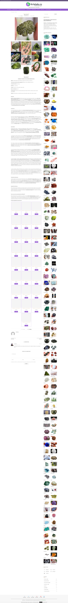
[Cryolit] (54, 166)
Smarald (45, 486)
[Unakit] (47, 535)
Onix (51, 363)
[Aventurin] (54, 76)
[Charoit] (47, 134)
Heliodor (45, 240)
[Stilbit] (47, 503)
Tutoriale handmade (48, 9)
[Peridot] (47, 373)
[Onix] (54, 360)
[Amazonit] (47, 50)
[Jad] (47, 263)
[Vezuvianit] (47, 548)
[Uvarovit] (54, 535)
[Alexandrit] (54, 43)
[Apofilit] (54, 63)
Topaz (44, 525)
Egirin (51, 195)
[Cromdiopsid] (47, 166)
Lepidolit (52, 292)
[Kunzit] (47, 276)
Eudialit (52, 201)
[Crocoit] (54, 160)
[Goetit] (47, 224)
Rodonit (45, 428)
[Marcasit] (54, 309)
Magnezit (52, 305)
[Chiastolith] (54, 134)
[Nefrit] (47, 341)
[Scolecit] (54, 451)
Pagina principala (9, 9)
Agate (44, 46)
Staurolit (45, 499)
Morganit (45, 337)
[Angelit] (54, 56)
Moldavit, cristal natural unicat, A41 (16, 252)
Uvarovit (52, 538)
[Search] (61, 10)
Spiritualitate (42, 9)
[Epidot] (47, 199)
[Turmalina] (54, 529)
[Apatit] (47, 63)
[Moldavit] (47, 328)
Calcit (51, 117)
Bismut (52, 91)
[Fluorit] (47, 212)
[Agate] (47, 43)
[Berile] (47, 88)
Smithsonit (52, 486)
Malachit (45, 311)
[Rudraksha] (54, 438)
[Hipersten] (54, 250)
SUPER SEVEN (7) (46, 512)
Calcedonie (45, 117)
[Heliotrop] (54, 237)
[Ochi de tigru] (47, 360)
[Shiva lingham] (54, 470)
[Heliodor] (47, 237)
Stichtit (52, 499)
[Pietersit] (54, 386)
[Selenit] (47, 457)
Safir (44, 447)
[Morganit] (47, 334)
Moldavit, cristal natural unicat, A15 (16, 210)
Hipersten (52, 253)
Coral (44, 156)
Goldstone (52, 227)
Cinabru (52, 143)
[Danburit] (47, 179)
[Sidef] (54, 477)
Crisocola (52, 156)
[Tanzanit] (54, 509)
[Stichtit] (54, 496)
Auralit (44, 78)
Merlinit (52, 318)
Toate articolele (50, 589)
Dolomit (52, 188)
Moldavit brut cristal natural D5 (36, 308)
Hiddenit (45, 253)
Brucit (51, 104)
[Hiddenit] (47, 250)
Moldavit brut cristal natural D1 (26, 294)
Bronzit (45, 104)
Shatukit (45, 473)
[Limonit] (47, 296)
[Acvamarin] (47, 37)
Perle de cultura (53, 376)
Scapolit (45, 454)
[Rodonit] (47, 425)
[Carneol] (47, 121)
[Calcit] (54, 114)
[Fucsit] (47, 218)
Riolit (51, 415)
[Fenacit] (54, 205)
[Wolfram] (47, 555)
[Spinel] (54, 490)
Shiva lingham (52, 473)
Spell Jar (38, 9)
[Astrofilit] (54, 69)
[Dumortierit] (47, 192)
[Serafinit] (47, 464)
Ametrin (45, 59)
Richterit (45, 415)
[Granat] (54, 231)
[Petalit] (47, 380)
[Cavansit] (54, 121)
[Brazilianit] (54, 95)
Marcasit (52, 311)
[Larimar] (54, 283)
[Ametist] (54, 50)
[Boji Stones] (47, 95)
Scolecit (52, 454)
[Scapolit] (47, 451)
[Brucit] (54, 101)
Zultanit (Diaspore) (53, 564)
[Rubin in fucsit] (54, 432)
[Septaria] (54, 457)
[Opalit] (54, 367)
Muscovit (52, 337)
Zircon (44, 564)
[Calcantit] (54, 108)
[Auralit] (47, 76)
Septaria (52, 460)
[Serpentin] (54, 464)
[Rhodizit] (54, 406)
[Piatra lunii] (54, 380)
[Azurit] (54, 82)
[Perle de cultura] (54, 373)
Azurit (51, 85)
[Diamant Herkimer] (47, 186)
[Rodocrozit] (54, 419)
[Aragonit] (47, 69)
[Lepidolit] (54, 289)
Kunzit (44, 279)
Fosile (51, 214)
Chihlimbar (45, 143)
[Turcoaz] (47, 529)
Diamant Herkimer (46, 188)
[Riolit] (54, 412)
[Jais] (54, 263)
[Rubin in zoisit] (47, 438)
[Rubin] (47, 432)
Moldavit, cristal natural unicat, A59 (36, 238)
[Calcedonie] (47, 114)
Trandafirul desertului (53, 525)
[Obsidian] (47, 347)
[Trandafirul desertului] (54, 522)
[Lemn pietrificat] (47, 289)
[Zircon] (47, 561)
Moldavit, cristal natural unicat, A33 (26, 224)
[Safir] (47, 445)
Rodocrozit (52, 421)
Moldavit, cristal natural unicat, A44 (16, 266)
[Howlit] (47, 257)
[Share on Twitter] (29, 329)
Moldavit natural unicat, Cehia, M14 (16, 294)
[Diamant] (54, 179)
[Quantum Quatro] (47, 406)
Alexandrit (52, 46)
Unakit (44, 538)
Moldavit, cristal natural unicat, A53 (36, 266)
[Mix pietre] (54, 322)
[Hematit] (47, 244)
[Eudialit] (54, 199)
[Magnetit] (47, 302)
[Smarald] (47, 483)
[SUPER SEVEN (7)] (47, 509)
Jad (44, 266)
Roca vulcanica (46, 421)
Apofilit (52, 65)
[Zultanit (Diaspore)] (54, 561)
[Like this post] (27, 329)
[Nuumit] (54, 341)
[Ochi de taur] (54, 354)
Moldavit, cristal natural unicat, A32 (36, 252)
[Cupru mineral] (54, 173)
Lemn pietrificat (46, 292)
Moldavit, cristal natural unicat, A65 (26, 238)
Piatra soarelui (45, 389)
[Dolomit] (54, 186)
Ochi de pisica (52, 350)
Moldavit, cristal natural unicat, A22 (26, 210)
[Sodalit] (47, 490)
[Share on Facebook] (28, 329)
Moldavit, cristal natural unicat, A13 (36, 210)
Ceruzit (52, 130)
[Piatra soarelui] (47, 386)
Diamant (52, 182)
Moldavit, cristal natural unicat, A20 (36, 224)
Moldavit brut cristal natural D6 (36, 294)
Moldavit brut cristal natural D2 (16, 308)
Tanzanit (52, 512)
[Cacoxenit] (47, 108)
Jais (51, 266)
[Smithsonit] (54, 483)
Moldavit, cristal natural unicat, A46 (36, 280)
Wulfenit (52, 557)
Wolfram (45, 557)
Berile (44, 91)
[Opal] (47, 367)
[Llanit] (54, 296)
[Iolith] (54, 257)
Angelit (52, 59)
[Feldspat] (47, 205)
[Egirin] (54, 192)
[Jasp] (47, 270)
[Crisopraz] (47, 160)
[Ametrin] (47, 56)
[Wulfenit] (54, 555)
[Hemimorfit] (54, 244)
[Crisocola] (54, 153)
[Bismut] (54, 88)
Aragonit (45, 72)
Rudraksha (52, 441)
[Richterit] (47, 412)
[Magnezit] (54, 302)
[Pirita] (47, 393)
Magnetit (45, 305)
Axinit (44, 85)
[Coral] (47, 153)
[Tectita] (47, 516)
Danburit (45, 182)
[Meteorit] (47, 322)
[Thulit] (54, 516)
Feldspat (45, 208)
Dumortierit (45, 195)
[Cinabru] (54, 140)
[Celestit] (47, 127)
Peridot (45, 376)
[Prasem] (54, 393)
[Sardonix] (54, 445)
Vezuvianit (45, 551)
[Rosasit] (54, 425)
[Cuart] (47, 173)
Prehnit (52, 402)
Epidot (44, 201)
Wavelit (52, 551)
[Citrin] (47, 147)
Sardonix (52, 447)
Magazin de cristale (14, 9)
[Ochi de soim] (47, 354)
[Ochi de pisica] (54, 347)
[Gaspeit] (54, 218)
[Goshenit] (47, 231)
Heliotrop (52, 240)
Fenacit (52, 208)
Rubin (44, 434)
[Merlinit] (54, 315)
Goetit (44, 227)
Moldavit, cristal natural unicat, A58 (16, 280)
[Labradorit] (54, 276)
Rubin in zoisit (45, 441)
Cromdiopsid (45, 169)
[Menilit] (47, 315)
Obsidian (45, 350)
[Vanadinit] (47, 542)
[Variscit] (54, 542)
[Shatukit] (47, 470)
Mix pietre (52, 324)
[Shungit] (47, 477)
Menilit (44, 318)
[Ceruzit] (54, 127)
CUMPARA (16, 283)
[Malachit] (47, 309)
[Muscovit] (54, 334)
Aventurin (52, 78)
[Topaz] (47, 522)
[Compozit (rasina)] (54, 147)
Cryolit (51, 169)
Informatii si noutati (50, 584)
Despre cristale (29, 9)
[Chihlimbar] (47, 140)
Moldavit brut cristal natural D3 (26, 308)
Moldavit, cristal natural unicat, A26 (16, 224)
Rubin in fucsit (52, 434)
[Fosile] (54, 212)
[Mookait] (54, 328)
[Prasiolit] (47, 399)
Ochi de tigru (45, 363)
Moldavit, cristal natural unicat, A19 (16, 238)
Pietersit (52, 389)
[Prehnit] (54, 399)
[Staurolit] (47, 496)
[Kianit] (54, 270)
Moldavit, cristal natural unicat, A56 (26, 252)
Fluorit (44, 214)
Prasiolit (45, 402)
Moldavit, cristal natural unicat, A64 (26, 266)
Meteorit (45, 324)
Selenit (45, 460)
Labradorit (52, 279)
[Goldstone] (54, 224)
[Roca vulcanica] (47, 419)
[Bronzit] (47, 101)
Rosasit (52, 428)
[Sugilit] (54, 503)
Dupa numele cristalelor (22, 9)
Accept (41, 602)
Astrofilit (52, 72)
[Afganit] (54, 37)
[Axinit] (47, 82)
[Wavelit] (54, 548)
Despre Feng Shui (34, 9)
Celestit (45, 130)
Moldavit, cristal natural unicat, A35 (26, 280)
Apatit (44, 65)
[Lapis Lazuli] (47, 283)
